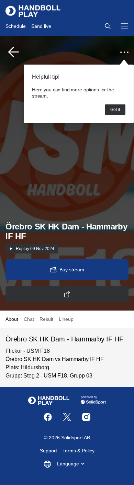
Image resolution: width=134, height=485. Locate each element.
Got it (115, 109)
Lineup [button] (66, 319)
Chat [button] (29, 319)
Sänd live (41, 26)
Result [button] (46, 319)
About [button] (11, 319)
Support (48, 450)
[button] (107, 26)
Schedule (15, 26)
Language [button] (68, 463)
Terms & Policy (78, 450)
